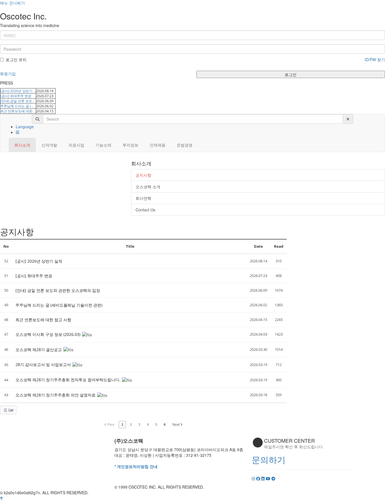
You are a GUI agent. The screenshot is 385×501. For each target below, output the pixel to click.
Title (130, 246)
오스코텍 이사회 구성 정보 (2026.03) (48, 334)
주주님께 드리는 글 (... (17, 106)
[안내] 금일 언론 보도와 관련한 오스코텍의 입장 (58, 290)
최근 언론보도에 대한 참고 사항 (43, 319)
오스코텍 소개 (148, 186)
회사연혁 (143, 198)
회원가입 (8, 73)
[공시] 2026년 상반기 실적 (39, 261)
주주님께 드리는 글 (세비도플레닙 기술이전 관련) (59, 305)
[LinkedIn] (263, 478)
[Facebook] (258, 478)
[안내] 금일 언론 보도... (17, 101)
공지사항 (143, 175)
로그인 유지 (16, 59)
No (6, 246)
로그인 (291, 74)
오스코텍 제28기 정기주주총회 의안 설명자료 (56, 395)
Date (258, 246)
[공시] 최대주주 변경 (15, 96)
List (10, 410)
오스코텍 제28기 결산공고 (39, 349)
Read (278, 246)
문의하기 (269, 459)
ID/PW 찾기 (375, 59)
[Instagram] (254, 478)
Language (25, 126)
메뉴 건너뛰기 (12, 3)
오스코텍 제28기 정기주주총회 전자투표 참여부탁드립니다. (68, 379)
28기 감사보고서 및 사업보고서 (44, 364)
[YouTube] (268, 478)
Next (176, 425)
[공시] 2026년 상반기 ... (18, 90)
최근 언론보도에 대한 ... (18, 111)
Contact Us (145, 209)
